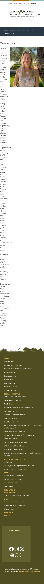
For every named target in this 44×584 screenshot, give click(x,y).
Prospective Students (11, 390)
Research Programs (12, 394)
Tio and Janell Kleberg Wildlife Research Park (19, 466)
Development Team (10, 376)
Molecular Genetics (10, 418)
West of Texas (8, 509)
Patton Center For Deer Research (15, 397)
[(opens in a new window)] (16, 555)
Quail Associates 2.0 (11, 422)
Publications (9, 490)
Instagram (16, 549)
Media (6, 499)
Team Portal (30, 4)
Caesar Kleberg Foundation (13, 365)
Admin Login (35, 571)
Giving (6, 473)
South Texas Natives (10, 439)
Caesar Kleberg (9, 362)
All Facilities (8, 462)
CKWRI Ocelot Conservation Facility (15, 469)
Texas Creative (24, 571)
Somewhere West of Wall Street (14, 505)
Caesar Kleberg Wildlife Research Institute (20, 30)
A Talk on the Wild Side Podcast (14, 502)
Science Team (8, 380)
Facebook (11, 549)
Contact (7, 515)
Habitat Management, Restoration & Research (19, 408)
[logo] (22, 14)
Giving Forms (8, 486)
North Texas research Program (14, 432)
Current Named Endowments (13, 476)
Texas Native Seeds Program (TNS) (15, 442)
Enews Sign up (14, 4)
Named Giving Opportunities (13, 479)
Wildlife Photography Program (14, 450)
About (6, 359)
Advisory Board (9, 372)
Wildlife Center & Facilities (15, 459)
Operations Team (10, 383)
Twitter (22, 549)
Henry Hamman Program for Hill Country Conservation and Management (22, 427)
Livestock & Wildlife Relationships (15, 415)
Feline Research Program (12, 400)
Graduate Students (10, 387)
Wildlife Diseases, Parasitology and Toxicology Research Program (23, 454)
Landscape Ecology (10, 411)
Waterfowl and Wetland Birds (14, 446)
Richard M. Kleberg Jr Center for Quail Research (19, 435)
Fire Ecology (8, 404)
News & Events (10, 493)
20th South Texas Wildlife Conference (16, 495)
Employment (9, 513)
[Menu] (39, 15)
